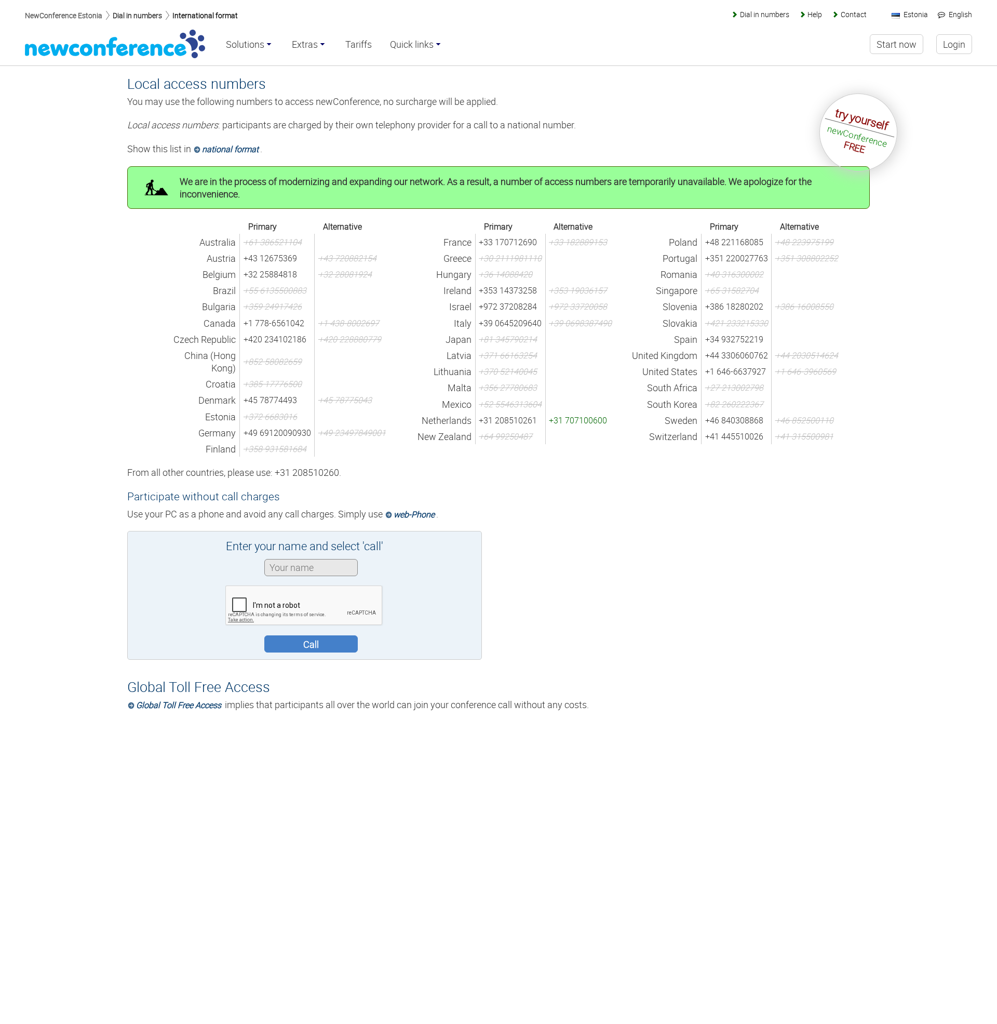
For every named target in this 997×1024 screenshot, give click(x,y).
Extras (305, 44)
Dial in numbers (137, 15)
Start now (897, 44)
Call (311, 644)
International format (205, 15)
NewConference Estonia (63, 15)
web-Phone (414, 514)
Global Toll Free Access (178, 705)
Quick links (412, 44)
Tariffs (358, 44)
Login (954, 44)
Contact (853, 14)
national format (230, 149)
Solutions (245, 44)
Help (814, 14)
